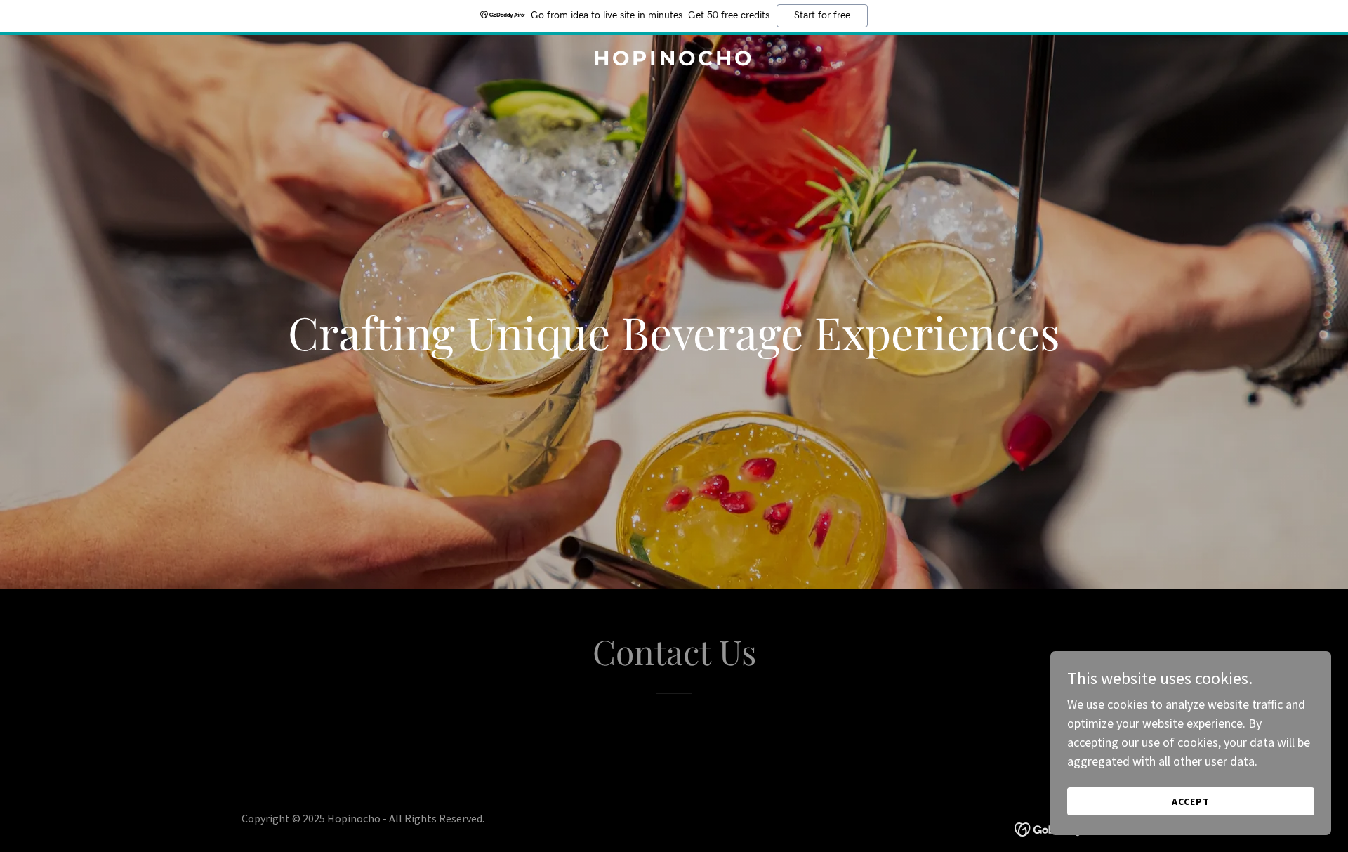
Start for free (822, 15)
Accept (1191, 801)
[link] (674, 61)
